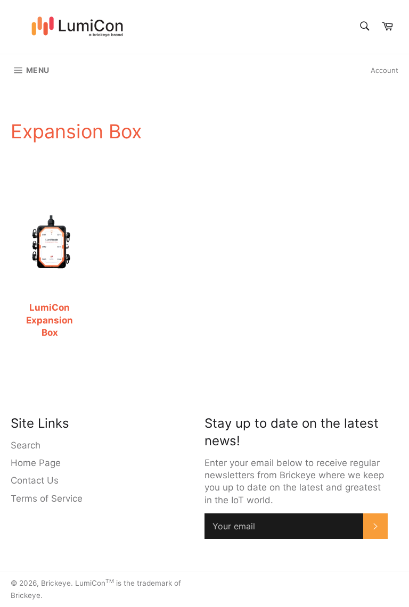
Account (384, 70)
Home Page (36, 463)
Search (25, 445)
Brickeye (56, 583)
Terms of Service (47, 498)
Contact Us (35, 480)
